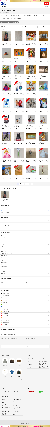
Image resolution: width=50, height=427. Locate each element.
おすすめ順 (21, 26)
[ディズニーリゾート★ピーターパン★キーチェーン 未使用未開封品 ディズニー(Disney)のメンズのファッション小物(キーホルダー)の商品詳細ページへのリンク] (31, 136)
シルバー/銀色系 (5, 320)
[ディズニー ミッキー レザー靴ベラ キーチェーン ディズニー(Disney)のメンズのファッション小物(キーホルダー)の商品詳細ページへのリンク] (6, 36)
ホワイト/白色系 (5, 295)
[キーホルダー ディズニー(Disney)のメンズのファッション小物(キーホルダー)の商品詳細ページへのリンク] (31, 53)
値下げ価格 (3, 220)
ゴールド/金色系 (5, 322)
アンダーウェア (5, 249)
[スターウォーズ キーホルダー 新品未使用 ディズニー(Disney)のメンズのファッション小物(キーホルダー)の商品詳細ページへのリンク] (19, 136)
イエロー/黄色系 (5, 311)
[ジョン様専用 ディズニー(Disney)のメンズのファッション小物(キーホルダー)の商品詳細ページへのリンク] (44, 136)
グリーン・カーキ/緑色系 (7, 304)
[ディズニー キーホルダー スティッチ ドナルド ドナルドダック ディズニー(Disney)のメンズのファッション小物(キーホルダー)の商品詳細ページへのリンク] (19, 53)
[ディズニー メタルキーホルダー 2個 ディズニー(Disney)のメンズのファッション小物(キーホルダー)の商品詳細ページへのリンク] (31, 103)
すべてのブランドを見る (11, 379)
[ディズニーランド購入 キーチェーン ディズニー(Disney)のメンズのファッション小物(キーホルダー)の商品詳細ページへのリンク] (6, 69)
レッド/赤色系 (5, 315)
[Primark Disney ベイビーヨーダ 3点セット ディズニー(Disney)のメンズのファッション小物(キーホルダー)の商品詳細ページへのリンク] (31, 170)
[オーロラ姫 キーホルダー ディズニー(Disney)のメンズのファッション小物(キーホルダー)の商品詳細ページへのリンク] (6, 153)
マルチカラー (5, 324)
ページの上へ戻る (25, 346)
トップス (3, 242)
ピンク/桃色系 (5, 313)
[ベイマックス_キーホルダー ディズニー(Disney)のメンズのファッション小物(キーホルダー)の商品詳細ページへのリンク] (44, 153)
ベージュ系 (4, 302)
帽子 (3, 246)
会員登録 (46, 3)
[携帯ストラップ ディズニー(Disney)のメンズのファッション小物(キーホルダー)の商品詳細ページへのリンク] (6, 136)
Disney (2, 227)
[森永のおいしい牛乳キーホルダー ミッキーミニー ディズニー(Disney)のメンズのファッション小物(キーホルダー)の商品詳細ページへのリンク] (31, 153)
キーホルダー (14, 22)
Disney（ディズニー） (4, 22)
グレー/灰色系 (5, 298)
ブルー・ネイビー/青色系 (7, 306)
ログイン (41, 3)
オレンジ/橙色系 (5, 318)
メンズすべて (4, 240)
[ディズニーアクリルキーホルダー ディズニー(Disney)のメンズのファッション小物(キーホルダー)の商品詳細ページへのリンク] (31, 69)
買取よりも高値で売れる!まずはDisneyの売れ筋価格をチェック (8, 333)
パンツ (3, 244)
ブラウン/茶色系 (5, 300)
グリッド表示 (28, 26)
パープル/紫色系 (5, 309)
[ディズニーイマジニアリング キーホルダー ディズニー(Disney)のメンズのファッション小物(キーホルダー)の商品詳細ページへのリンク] (19, 36)
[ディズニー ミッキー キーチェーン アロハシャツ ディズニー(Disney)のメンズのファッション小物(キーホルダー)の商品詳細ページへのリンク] (6, 170)
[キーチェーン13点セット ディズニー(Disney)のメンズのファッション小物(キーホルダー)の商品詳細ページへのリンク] (31, 36)
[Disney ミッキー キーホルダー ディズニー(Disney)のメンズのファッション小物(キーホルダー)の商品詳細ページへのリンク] (19, 153)
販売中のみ (16, 26)
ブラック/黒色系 (5, 293)
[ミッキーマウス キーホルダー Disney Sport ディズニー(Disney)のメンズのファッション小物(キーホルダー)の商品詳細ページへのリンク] (44, 69)
